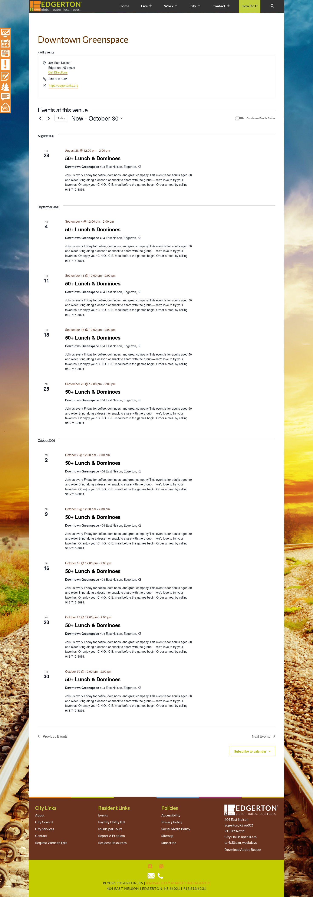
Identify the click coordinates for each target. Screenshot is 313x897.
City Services (44, 829)
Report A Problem (111, 836)
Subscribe (168, 843)
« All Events (46, 52)
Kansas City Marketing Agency (178, 883)
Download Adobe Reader (242, 849)
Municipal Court (110, 829)
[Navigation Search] (272, 8)
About (40, 815)
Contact (41, 836)
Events (103, 815)
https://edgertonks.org (63, 85)
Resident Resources (112, 843)
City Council (44, 822)
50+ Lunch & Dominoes (93, 158)
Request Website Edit (51, 843)
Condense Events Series (261, 118)
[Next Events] (48, 118)
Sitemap (167, 836)
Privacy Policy (171, 822)
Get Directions (57, 72)
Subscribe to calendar (250, 751)
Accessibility (170, 815)
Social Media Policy (175, 829)
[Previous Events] (40, 118)
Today (61, 118)
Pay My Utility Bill (111, 822)
